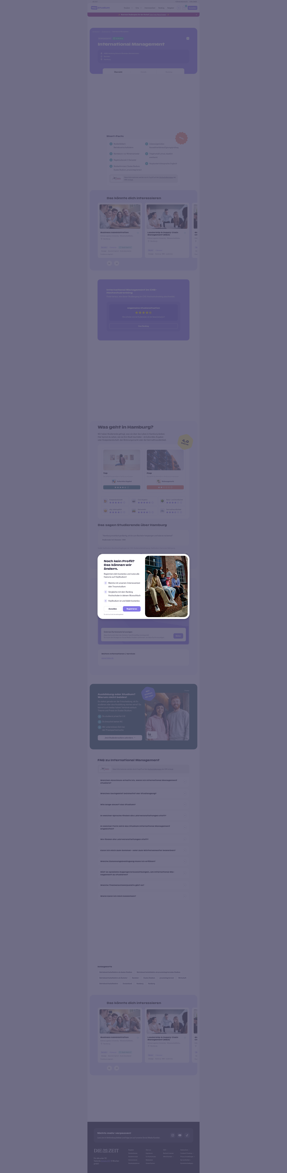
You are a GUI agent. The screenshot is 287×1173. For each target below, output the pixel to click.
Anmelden (113, 609)
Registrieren (132, 609)
